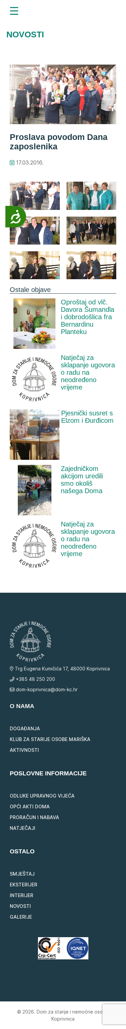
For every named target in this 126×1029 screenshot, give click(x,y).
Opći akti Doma (30, 806)
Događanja (25, 728)
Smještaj (22, 874)
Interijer (21, 895)
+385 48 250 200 (34, 679)
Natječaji (22, 828)
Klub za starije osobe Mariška (50, 739)
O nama (22, 706)
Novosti (20, 906)
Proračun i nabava (34, 817)
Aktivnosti (24, 750)
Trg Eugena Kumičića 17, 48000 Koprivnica (61, 668)
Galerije (21, 917)
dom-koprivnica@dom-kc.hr (46, 689)
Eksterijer (23, 884)
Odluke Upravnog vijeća (42, 796)
